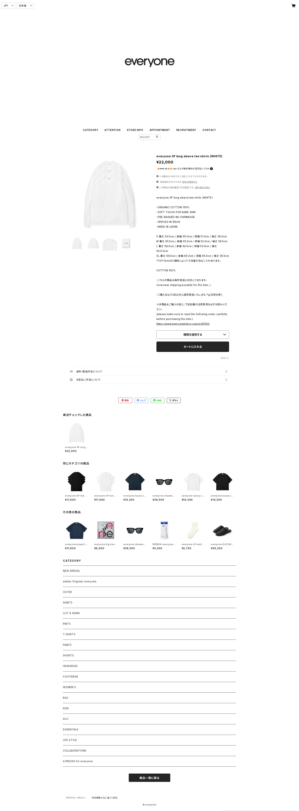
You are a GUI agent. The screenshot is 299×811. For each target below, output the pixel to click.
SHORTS (68, 655)
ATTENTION (112, 129)
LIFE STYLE (70, 740)
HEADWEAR (70, 666)
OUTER (67, 591)
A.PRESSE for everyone (78, 761)
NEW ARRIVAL (71, 570)
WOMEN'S (69, 687)
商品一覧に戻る (149, 778)
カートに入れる (193, 346)
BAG (65, 697)
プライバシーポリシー (76, 797)
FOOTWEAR (70, 676)
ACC (65, 718)
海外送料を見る (202, 187)
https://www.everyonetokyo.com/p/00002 (183, 323)
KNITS (67, 623)
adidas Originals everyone (80, 581)
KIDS (66, 708)
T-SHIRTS (69, 634)
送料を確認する (189, 182)
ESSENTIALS (71, 729)
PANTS (67, 644)
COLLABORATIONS (74, 750)
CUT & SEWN (71, 613)
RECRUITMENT (186, 129)
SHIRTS (68, 602)
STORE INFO (135, 129)
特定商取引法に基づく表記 (105, 797)
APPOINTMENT (160, 129)
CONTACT (209, 129)
